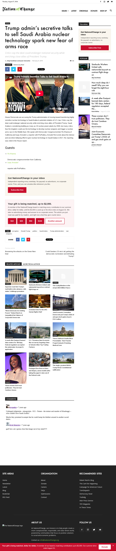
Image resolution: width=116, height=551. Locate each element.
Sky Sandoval (96, 77)
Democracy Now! (19, 65)
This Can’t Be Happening (88, 484)
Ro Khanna (11, 154)
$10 (12, 221)
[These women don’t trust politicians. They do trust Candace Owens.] (16, 368)
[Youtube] (112, 1)
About (43, 480)
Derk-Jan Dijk (96, 93)
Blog (4, 490)
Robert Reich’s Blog (87, 480)
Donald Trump (25, 231)
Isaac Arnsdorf (12, 162)
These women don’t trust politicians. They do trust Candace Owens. (13, 388)
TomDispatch (84, 490)
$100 (40, 221)
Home (4, 480)
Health (55, 335)
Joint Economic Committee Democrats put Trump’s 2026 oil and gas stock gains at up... (101, 136)
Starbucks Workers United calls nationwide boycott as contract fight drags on (39, 287)
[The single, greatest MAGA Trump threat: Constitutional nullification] (63, 357)
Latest (73, 11)
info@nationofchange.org (49, 540)
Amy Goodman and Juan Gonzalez (18, 61)
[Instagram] (104, 1)
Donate (94, 11)
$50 (30, 221)
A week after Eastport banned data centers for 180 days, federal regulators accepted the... (101, 103)
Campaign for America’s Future (91, 487)
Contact (44, 497)
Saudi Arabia (43, 231)
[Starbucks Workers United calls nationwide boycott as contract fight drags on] (39, 276)
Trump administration (57, 231)
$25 (21, 221)
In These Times (85, 507)
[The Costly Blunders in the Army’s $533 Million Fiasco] (63, 276)
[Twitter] (108, 1)
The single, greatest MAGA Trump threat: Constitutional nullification (62, 367)
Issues (64, 11)
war (67, 231)
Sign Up (103, 11)
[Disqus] (39, 431)
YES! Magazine (85, 504)
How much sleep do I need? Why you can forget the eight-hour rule (101, 86)
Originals (83, 11)
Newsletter (6, 484)
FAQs (43, 490)
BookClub (6, 494)
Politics (7, 23)
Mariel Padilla (96, 126)
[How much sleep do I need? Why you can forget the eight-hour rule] (84, 87)
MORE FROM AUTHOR (31, 264)
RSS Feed (5, 497)
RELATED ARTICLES (13, 264)
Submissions (45, 494)
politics (35, 231)
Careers (44, 487)
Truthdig (83, 497)
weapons (9, 234)
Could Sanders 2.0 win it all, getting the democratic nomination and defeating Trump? (60, 253)
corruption (15, 231)
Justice (31, 282)
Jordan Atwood (97, 145)
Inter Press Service (86, 501)
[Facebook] (100, 1)
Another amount (55, 221)
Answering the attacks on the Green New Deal (20, 252)
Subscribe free (17, 190)
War (31, 307)
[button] (111, 10)
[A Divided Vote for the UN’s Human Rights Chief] (39, 301)
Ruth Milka (95, 111)
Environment (9, 337)
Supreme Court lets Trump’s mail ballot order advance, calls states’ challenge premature (15, 289)
